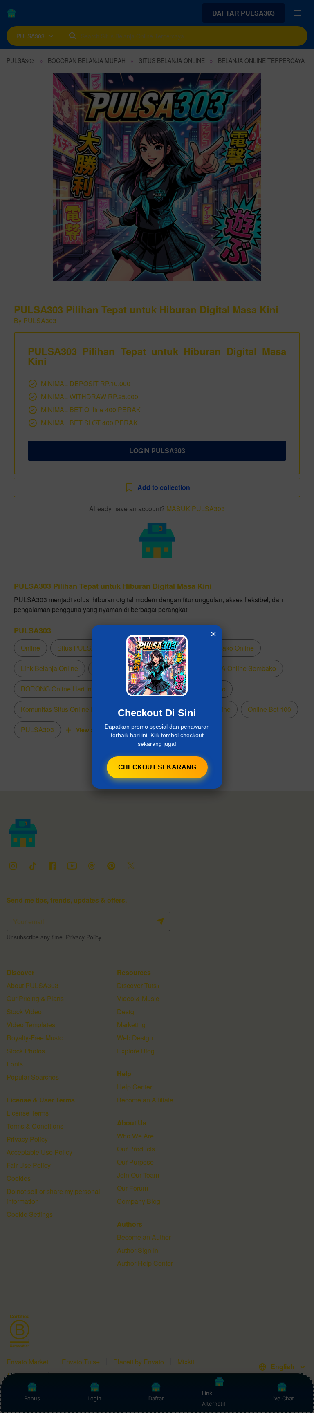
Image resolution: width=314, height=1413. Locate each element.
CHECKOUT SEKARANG (157, 767)
